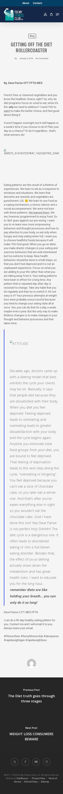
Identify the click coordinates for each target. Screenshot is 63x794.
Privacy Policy (38, 778)
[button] (57, 14)
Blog (32, 36)
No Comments (42, 58)
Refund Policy (31, 781)
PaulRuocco (22, 778)
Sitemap (45, 781)
